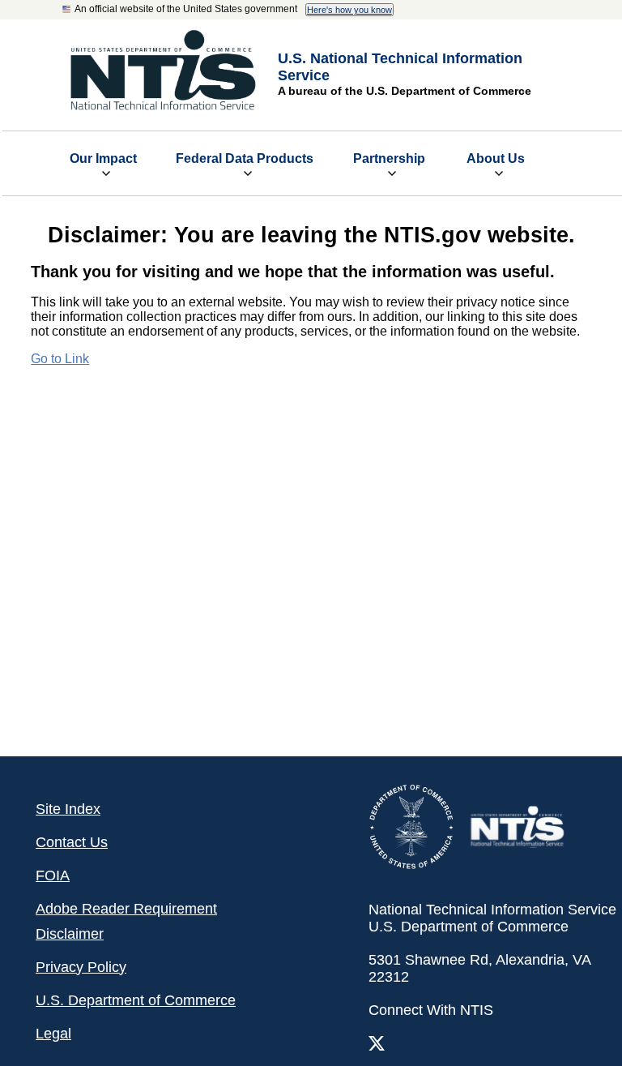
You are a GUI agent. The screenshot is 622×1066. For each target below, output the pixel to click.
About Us (495, 158)
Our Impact (103, 158)
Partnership (389, 158)
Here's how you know (349, 10)
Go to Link (60, 359)
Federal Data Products (244, 158)
